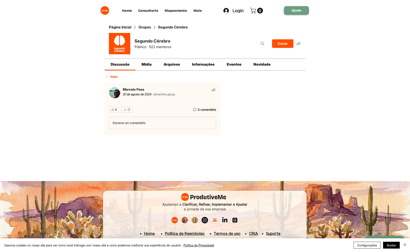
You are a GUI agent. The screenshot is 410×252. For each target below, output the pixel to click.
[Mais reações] (127, 109)
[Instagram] (205, 220)
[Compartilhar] (213, 89)
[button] (257, 10)
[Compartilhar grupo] (298, 43)
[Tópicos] (235, 220)
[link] (120, 64)
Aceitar (391, 245)
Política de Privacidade (198, 245)
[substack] (215, 220)
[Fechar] (404, 245)
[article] (163, 109)
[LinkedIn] (225, 220)
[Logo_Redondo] (174, 220)
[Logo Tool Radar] (195, 220)
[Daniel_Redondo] (185, 220)
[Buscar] (262, 43)
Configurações (367, 245)
